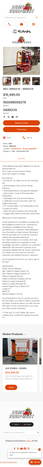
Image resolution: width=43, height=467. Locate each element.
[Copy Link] (17, 117)
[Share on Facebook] (4, 117)
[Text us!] (35, 462)
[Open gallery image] (21, 61)
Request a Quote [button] (21, 123)
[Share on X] (8, 117)
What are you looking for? (15, 18)
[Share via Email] (12, 117)
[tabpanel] (21, 61)
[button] (9, 24)
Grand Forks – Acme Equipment (24, 149)
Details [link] (11, 387)
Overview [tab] (21, 158)
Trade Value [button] (21, 129)
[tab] (7, 81)
